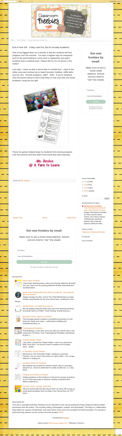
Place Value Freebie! (31, 281)
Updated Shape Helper (32, 340)
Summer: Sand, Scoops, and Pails (37, 386)
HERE (60, 412)
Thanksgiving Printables (32, 328)
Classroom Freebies (93, 206)
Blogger (66, 418)
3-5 (85, 182)
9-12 (86, 188)
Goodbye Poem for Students (34, 363)
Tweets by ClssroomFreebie (93, 232)
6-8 (85, 185)
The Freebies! (21, 40)
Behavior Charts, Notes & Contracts (37, 317)
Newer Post (17, 218)
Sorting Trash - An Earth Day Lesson (38, 306)
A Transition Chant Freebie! (34, 351)
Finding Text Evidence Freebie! (35, 375)
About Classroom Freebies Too (38, 40)
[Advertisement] (44, 199)
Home (12, 40)
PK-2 (86, 191)
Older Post (71, 218)
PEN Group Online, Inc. (57, 423)
